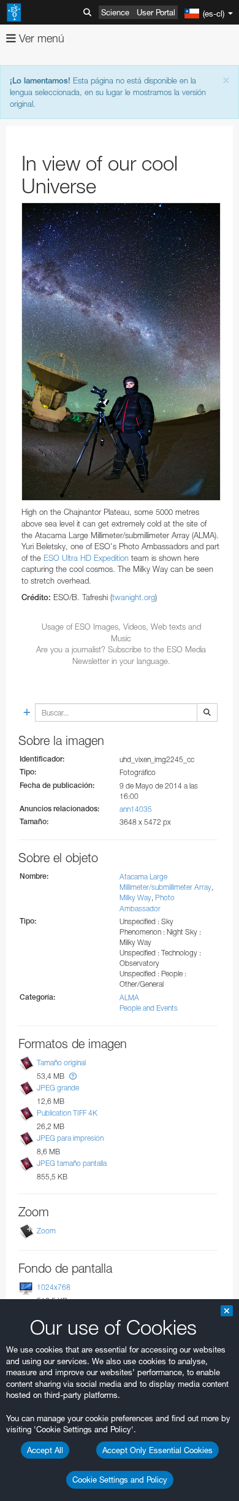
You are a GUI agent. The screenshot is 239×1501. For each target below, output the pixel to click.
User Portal (156, 12)
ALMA (129, 997)
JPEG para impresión (70, 1138)
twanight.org (133, 597)
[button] (73, 1076)
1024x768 (53, 1287)
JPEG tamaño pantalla (72, 1163)
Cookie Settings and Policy (119, 1479)
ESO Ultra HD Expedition (86, 558)
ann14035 (136, 809)
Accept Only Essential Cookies (157, 1450)
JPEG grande (58, 1087)
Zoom (46, 1230)
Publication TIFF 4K (67, 1112)
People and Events (149, 1008)
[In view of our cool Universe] (121, 352)
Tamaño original (61, 1062)
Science (115, 12)
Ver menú (40, 38)
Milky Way (135, 897)
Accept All (45, 1450)
